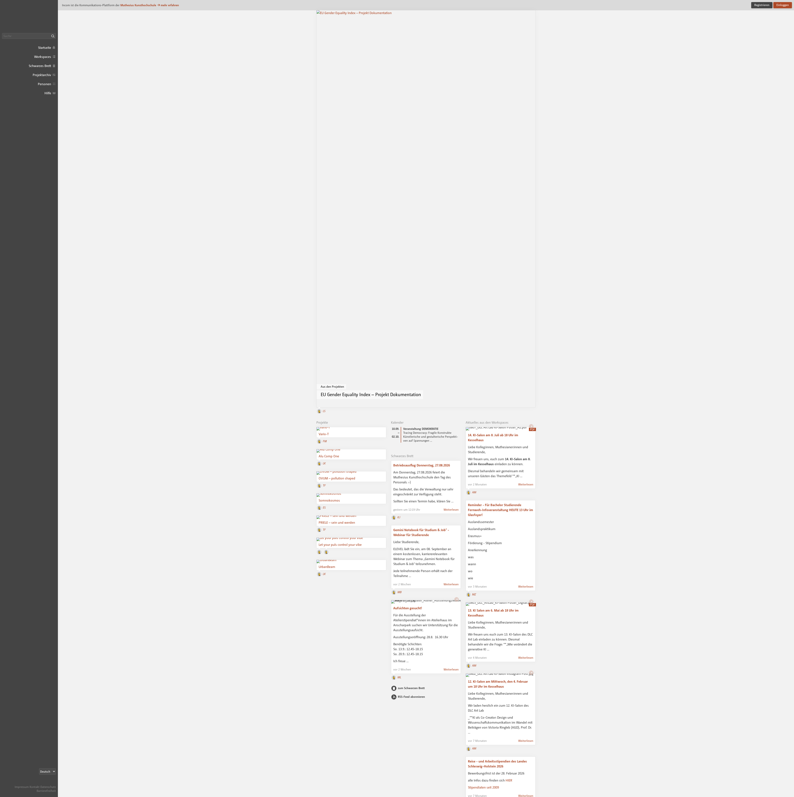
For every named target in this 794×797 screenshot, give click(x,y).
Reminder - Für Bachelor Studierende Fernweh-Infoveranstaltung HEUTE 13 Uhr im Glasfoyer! (500, 510)
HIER (509, 780)
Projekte (322, 422)
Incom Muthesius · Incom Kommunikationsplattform (28, 16)
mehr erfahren (170, 5)
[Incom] (48, 783)
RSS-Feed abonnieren (411, 696)
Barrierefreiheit (46, 790)
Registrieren (761, 5)
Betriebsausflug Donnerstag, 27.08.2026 (421, 465)
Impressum (22, 787)
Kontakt (34, 787)
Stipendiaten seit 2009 (484, 787)
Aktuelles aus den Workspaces (487, 422)
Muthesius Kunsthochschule (138, 5)
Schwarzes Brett (402, 456)
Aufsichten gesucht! (407, 608)
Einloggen (782, 5)
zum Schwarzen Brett (411, 688)
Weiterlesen (451, 509)
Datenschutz (48, 787)
